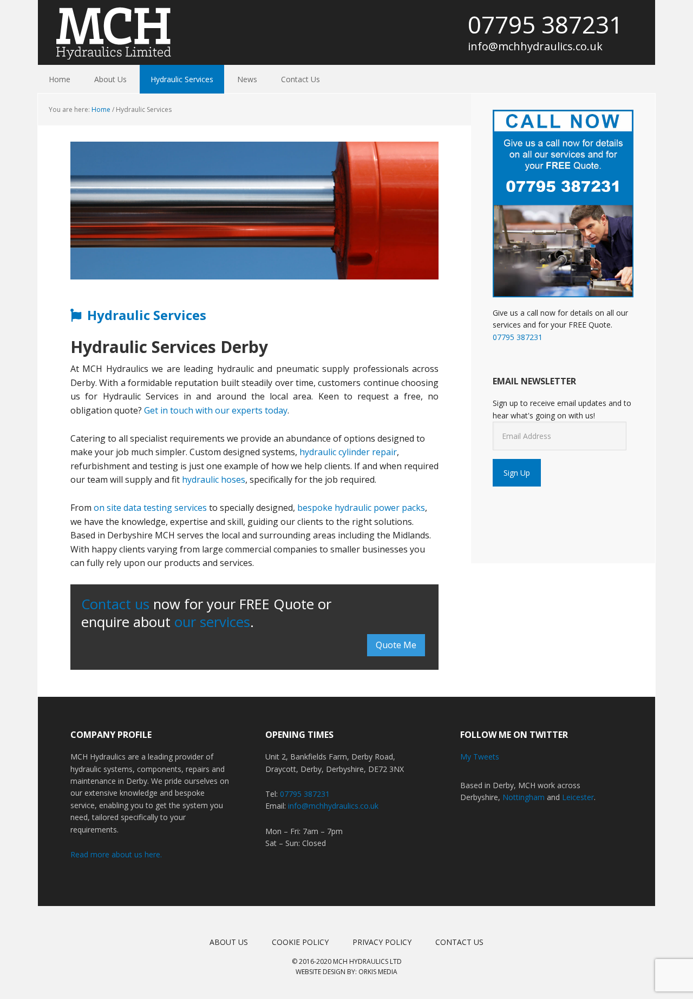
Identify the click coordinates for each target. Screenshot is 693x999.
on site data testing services (150, 508)
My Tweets (479, 756)
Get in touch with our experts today (215, 410)
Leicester (578, 797)
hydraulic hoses (213, 479)
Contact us (115, 604)
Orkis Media (377, 971)
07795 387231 (545, 24)
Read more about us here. (116, 854)
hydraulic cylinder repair (348, 452)
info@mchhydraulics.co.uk (535, 46)
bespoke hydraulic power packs (361, 508)
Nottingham (523, 797)
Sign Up (517, 473)
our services (212, 621)
